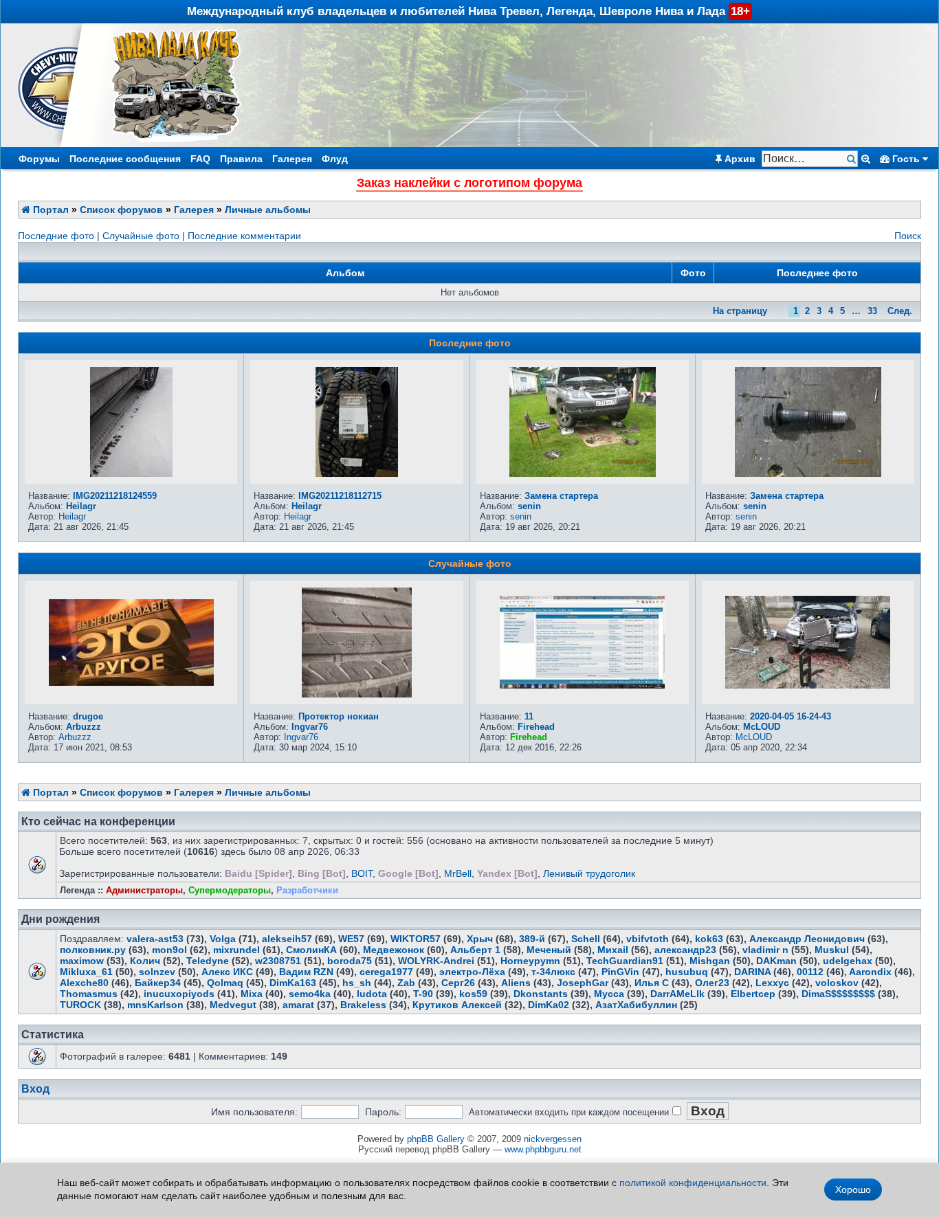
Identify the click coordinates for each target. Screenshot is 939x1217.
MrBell (458, 873)
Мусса (609, 993)
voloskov (837, 982)
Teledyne (207, 960)
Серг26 (458, 982)
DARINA (752, 971)
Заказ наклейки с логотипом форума (469, 183)
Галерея (292, 158)
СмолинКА (311, 949)
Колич (145, 960)
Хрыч (480, 938)
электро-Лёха (472, 971)
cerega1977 (386, 971)
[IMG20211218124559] (131, 473)
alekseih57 (287, 938)
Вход (35, 1089)
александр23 (685, 949)
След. (899, 311)
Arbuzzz (83, 727)
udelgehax (847, 960)
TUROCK (80, 1004)
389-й (532, 938)
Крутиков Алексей (457, 1004)
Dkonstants (540, 993)
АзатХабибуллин (636, 1004)
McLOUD (761, 727)
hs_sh (356, 982)
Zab (406, 982)
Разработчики (307, 890)
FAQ (200, 158)
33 (872, 311)
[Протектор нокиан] (357, 694)
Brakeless (363, 1004)
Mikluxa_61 (86, 971)
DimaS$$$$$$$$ (838, 993)
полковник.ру (93, 949)
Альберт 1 (475, 949)
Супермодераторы (229, 890)
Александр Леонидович (807, 938)
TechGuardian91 (624, 960)
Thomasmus (89, 993)
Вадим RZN (306, 971)
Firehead (536, 727)
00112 (810, 971)
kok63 (709, 938)
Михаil (612, 949)
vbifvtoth (647, 938)
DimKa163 (292, 982)
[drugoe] (131, 682)
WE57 (351, 938)
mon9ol (169, 949)
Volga (223, 938)
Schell (585, 938)
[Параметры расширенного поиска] (866, 158)
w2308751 (278, 960)
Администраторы (144, 890)
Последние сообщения (125, 158)
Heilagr (81, 506)
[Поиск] (853, 159)
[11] (582, 685)
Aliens (516, 982)
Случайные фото (140, 235)
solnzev (157, 971)
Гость (906, 158)
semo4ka (310, 993)
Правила (241, 158)
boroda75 (349, 960)
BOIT (362, 873)
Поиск (907, 235)
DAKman (776, 960)
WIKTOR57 (415, 938)
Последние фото (56, 235)
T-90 (423, 993)
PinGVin (620, 971)
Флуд (335, 158)
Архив (738, 158)
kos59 (473, 993)
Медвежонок (393, 949)
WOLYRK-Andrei (436, 960)
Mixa (252, 993)
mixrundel (236, 949)
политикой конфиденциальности (692, 1182)
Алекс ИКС (227, 971)
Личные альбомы (268, 209)
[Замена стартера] (582, 473)
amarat (298, 1004)
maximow (82, 960)
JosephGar (582, 982)
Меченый (549, 949)
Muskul (832, 949)
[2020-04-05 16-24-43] (807, 685)
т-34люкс (553, 971)
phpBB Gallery (436, 1139)
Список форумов (121, 209)
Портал (49, 209)
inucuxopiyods (179, 993)
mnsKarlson (155, 1004)
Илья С (651, 982)
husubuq (686, 971)
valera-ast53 (155, 938)
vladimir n (765, 949)
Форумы (39, 158)
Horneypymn (530, 960)
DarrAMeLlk (677, 993)
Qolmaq (225, 982)
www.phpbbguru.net (543, 1149)
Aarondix (870, 971)
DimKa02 (548, 1004)
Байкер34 (158, 982)
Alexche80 (84, 982)
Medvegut (233, 1004)
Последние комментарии (244, 235)
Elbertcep (753, 993)
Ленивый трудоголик (589, 873)
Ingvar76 (309, 727)
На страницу (740, 311)
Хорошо (853, 1189)
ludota (372, 993)
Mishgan (709, 960)
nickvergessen (553, 1139)
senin (529, 506)
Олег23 (712, 982)
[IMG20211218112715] (357, 473)
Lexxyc (772, 982)
